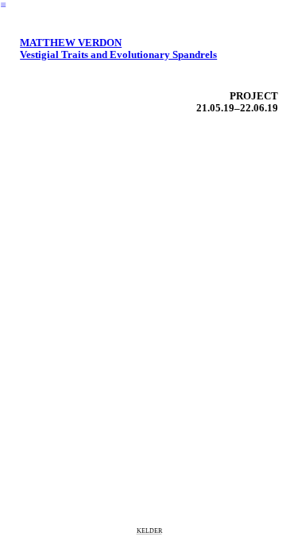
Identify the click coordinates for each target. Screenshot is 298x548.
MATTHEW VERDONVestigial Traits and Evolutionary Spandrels (118, 48)
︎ (3, 5)
